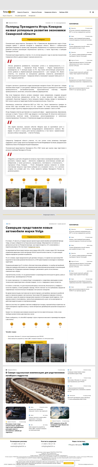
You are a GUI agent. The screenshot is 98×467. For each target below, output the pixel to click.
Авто (9, 223)
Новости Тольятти (12, 421)
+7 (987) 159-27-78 (18, 444)
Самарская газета (34, 247)
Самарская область (12, 22)
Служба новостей (62, 223)
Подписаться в (36, 39)
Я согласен (69, 463)
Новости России (75, 60)
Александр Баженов (61, 22)
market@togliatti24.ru (18, 446)
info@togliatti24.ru (48, 446)
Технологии (72, 395)
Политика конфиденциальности (85, 464)
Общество (73, 28)
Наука (72, 36)
